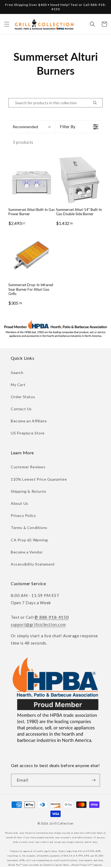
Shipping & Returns (28, 491)
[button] (7, 24)
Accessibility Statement (33, 564)
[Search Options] (97, 102)
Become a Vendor (27, 552)
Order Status (23, 396)
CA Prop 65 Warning (29, 540)
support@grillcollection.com (38, 624)
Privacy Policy (23, 515)
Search (17, 372)
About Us (19, 503)
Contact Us (21, 408)
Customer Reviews (28, 467)
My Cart (18, 384)
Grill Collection (62, 823)
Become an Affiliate (29, 421)
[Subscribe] (94, 780)
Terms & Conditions (29, 527)
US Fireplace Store (28, 433)
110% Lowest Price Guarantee (39, 479)
